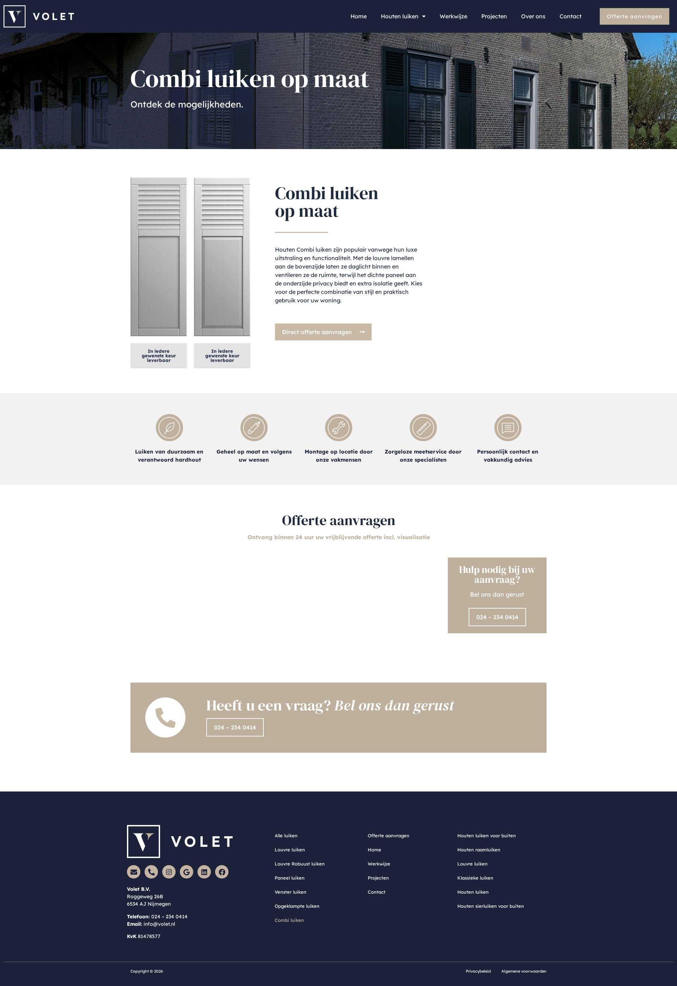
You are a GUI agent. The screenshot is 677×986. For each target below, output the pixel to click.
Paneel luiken (290, 878)
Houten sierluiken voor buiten (490, 906)
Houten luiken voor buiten (486, 835)
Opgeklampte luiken (297, 906)
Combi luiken (289, 920)
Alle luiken (286, 835)
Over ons (533, 16)
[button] (158, 355)
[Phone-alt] (151, 872)
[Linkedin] (204, 872)
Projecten (494, 16)
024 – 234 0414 (169, 916)
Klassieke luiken (475, 878)
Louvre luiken (290, 849)
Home (358, 16)
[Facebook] (221, 872)
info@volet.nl (159, 924)
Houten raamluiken (478, 849)
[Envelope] (133, 872)
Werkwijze (453, 16)
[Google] (186, 872)
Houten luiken (400, 16)
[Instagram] (169, 872)
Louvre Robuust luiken (300, 864)
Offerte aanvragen (388, 835)
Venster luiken (290, 892)
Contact (570, 16)
